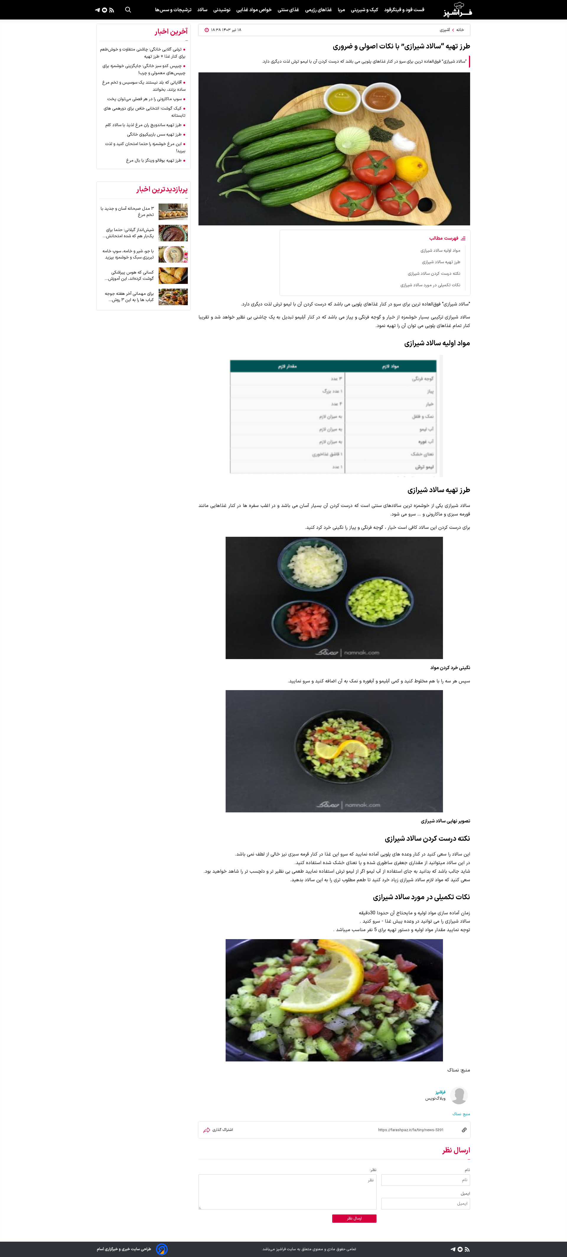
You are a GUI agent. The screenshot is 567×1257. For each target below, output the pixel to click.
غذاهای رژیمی (318, 10)
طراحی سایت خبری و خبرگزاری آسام (124, 1249)
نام (467, 1170)
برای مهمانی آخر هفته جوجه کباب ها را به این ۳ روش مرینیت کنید (129, 297)
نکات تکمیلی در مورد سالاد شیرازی (430, 285)
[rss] (111, 9)
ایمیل (465, 1194)
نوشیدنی (221, 10)
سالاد (202, 10)
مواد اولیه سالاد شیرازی (440, 251)
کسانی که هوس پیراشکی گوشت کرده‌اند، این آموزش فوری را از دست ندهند (131, 275)
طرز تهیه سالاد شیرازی (441, 262)
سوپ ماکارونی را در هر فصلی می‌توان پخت (144, 99)
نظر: (373, 1170)
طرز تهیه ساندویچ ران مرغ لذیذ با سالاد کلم (143, 125)
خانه (460, 30)
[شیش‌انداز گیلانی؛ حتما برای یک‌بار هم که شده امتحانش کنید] (173, 233)
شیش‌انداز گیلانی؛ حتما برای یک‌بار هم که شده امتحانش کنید (130, 233)
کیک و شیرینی (364, 10)
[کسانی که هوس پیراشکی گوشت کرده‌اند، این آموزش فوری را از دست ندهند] (173, 275)
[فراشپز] (457, 10)
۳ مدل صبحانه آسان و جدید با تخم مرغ (127, 212)
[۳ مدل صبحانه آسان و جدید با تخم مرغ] (173, 212)
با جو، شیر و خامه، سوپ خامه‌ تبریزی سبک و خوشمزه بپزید (128, 254)
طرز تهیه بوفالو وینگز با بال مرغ (154, 160)
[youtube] (103, 9)
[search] (128, 10)
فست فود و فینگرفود (404, 10)
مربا (341, 10)
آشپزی (445, 30)
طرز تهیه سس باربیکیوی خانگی (154, 134)
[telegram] (97, 9)
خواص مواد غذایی (254, 10)
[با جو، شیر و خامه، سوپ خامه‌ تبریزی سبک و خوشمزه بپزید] (173, 254)
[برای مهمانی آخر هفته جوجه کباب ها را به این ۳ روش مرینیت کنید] (173, 297)
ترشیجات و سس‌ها (173, 10)
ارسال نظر (354, 1219)
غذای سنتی (288, 10)
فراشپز (440, 1092)
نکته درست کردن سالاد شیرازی (434, 274)
